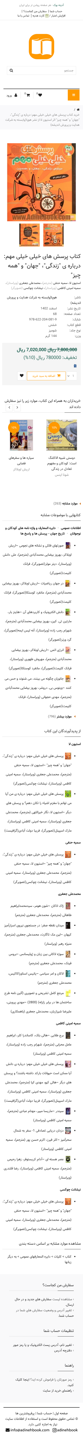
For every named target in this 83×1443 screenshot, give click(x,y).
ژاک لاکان (58, 906)
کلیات (58, 1256)
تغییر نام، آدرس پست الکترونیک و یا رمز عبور (42, 1345)
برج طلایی (58, 1035)
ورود (9, 95)
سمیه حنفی (60, 283)
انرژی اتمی (57, 650)
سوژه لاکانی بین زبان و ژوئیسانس (42, 954)
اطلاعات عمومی (71, 528)
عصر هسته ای (55, 1159)
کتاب (68, 1256)
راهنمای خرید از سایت (57, 1390)
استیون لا (75, 283)
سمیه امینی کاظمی (69, 288)
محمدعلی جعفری (30, 283)
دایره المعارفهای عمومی (35, 1256)
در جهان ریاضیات (53, 583)
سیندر (60, 1111)
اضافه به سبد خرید (44, 375)
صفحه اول (61, 1413)
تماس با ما (23, 15)
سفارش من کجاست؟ (35, 11)
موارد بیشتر (64, 716)
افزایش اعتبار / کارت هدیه (49, 15)
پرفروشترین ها (25, 1413)
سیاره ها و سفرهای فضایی (21, 460)
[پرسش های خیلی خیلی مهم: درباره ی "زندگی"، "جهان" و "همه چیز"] (53, 235)
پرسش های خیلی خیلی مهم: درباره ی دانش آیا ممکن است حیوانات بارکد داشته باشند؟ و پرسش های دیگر (37, 1073)
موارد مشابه (69, 503)
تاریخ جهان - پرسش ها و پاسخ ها (43, 533)
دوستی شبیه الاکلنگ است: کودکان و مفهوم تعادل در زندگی (61, 463)
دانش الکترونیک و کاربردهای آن (44, 612)
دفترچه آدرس (63, 1350)
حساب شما (56, 11)
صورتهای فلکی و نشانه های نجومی (42, 545)
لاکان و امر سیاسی (52, 973)
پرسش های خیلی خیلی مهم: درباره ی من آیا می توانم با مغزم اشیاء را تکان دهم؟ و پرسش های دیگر (38, 803)
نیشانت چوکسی (33, 288)
